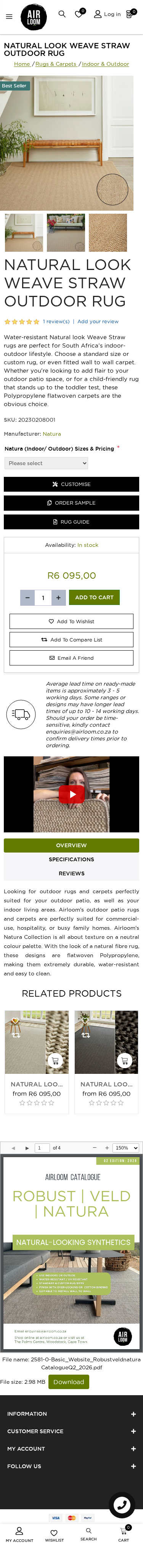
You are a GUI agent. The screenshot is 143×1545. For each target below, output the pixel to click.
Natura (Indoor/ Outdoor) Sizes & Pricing (59, 448)
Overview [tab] (71, 845)
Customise (75, 484)
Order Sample (74, 502)
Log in (112, 14)
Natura (52, 434)
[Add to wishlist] (15, 1021)
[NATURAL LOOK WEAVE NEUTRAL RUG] (37, 1042)
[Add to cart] (55, 1060)
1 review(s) (56, 321)
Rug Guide (74, 521)
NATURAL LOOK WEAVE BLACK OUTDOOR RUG (106, 1085)
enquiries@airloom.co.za (78, 732)
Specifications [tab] (71, 859)
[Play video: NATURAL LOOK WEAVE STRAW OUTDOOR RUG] (71, 794)
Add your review (98, 321)
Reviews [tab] (72, 873)
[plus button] (58, 597)
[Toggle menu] (11, 17)
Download (68, 1381)
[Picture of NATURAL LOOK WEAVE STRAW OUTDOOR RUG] (24, 233)
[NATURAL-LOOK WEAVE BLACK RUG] (106, 1042)
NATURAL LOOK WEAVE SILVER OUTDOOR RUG (37, 1085)
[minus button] (28, 597)
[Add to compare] (15, 1035)
